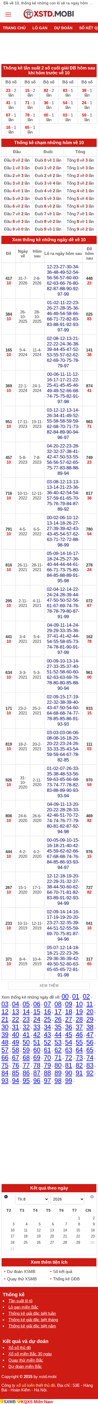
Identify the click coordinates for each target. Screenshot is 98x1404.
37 (79, 1027)
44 (58, 1034)
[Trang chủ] (49, 20)
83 (89, 1065)
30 (4, 1027)
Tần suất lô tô (20, 1300)
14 (26, 1011)
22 (15, 1019)
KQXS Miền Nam (37, 1401)
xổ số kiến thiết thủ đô (35, 1385)
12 (4, 1011)
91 (79, 1073)
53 (58, 1042)
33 (36, 1027)
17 (58, 1011)
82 (79, 1065)
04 (15, 1004)
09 (68, 1004)
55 (79, 1042)
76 (15, 1065)
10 (79, 1004)
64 (79, 1050)
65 (89, 1050)
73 (79, 1057)
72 (68, 1057)
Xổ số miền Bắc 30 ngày (30, 1353)
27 (68, 1019)
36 (68, 1027)
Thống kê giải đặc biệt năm (32, 1326)
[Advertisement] (49, 1134)
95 (26, 1080)
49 (15, 1042)
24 (36, 1019)
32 (26, 1027)
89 (58, 1073)
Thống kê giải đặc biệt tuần (32, 1313)
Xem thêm (49, 986)
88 (47, 1073)
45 (68, 1034)
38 (89, 1027)
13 (15, 1011)
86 (26, 1073)
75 (4, 1065)
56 (89, 1042)
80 (58, 1065)
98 (58, 1080)
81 (68, 1065)
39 (4, 1034)
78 (36, 1065)
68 (26, 1057)
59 (26, 1050)
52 (47, 1042)
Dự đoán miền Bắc (25, 1366)
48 (4, 1042)
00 (65, 996)
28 (79, 1019)
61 (47, 1050)
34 (47, 1027)
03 (4, 1004)
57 (4, 1050)
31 (15, 1027)
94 (15, 1080)
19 (79, 1011)
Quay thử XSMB (22, 1279)
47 (89, 1034)
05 (26, 1004)
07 (47, 1004)
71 (58, 1057)
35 (58, 1027)
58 (15, 1050)
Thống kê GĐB (66, 1279)
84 (4, 1073)
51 (36, 1042)
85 (15, 1073)
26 (58, 1019)
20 (89, 1011)
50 (26, 1042)
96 (36, 1080)
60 (36, 1050)
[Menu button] (8, 14)
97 (47, 1080)
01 (75, 996)
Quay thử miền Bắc (25, 1360)
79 (47, 1065)
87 (36, 1073)
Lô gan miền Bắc (23, 1307)
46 (79, 1034)
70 (47, 1057)
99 (68, 1080)
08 (58, 1004)
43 (47, 1034)
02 (86, 996)
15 (36, 1011)
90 (68, 1073)
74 (89, 1057)
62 (58, 1050)
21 (4, 1019)
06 (36, 1004)
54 (68, 1042)
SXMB (10, 1401)
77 (26, 1065)
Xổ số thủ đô (19, 1347)
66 (4, 1057)
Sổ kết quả (62, 1271)
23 (26, 1019)
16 (47, 1011)
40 (15, 1034)
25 (47, 1019)
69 (36, 1057)
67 (15, 1057)
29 (89, 1019)
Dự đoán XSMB (21, 1271)
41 (26, 1034)
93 (4, 1080)
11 (89, 1004)
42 (36, 1034)
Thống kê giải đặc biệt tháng (33, 1319)
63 (68, 1050)
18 (68, 1011)
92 (89, 1073)
